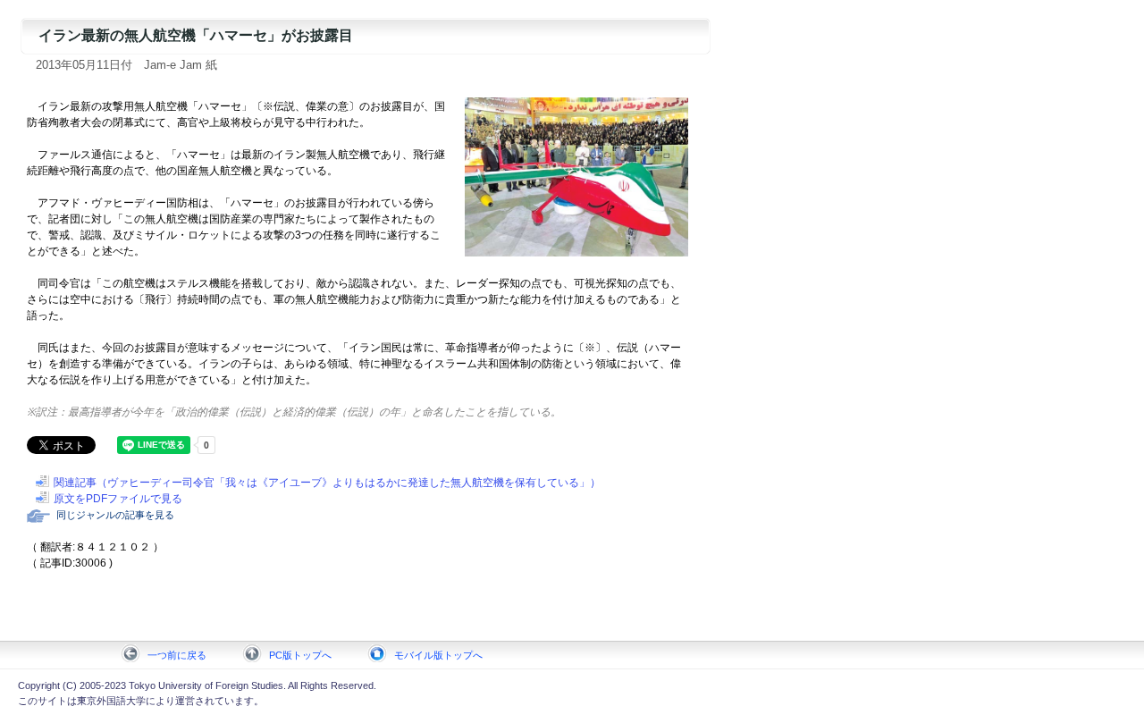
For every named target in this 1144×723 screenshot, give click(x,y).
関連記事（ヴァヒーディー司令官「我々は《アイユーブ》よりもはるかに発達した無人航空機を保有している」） (327, 482)
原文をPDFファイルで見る (118, 498)
